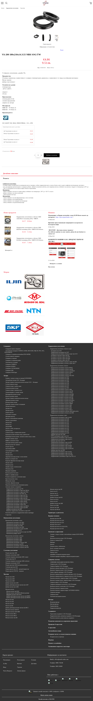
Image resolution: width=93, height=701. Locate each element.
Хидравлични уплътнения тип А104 (60, 378)
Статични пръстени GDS (12, 567)
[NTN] (34, 312)
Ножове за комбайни (54, 643)
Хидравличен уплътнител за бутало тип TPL (62, 402)
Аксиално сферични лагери (12, 483)
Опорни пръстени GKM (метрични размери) (17, 565)
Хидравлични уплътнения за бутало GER (61, 405)
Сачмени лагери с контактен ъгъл (14, 390)
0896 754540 (59, 663)
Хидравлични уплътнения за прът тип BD (61, 442)
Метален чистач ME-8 (11, 615)
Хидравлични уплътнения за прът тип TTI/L (62, 454)
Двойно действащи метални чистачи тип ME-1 (17, 607)
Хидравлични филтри (55, 608)
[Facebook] (49, 670)
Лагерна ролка (9, 454)
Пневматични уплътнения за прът (14, 520)
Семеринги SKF (10, 370)
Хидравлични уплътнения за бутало (59, 365)
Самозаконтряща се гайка (12, 450)
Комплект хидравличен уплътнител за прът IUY (18, 510)
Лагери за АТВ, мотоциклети (13, 428)
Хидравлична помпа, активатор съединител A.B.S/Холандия (65, 616)
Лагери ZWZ (9, 422)
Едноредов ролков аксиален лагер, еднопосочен (17, 434)
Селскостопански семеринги (13, 356)
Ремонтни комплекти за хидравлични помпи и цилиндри (20, 512)
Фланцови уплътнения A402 (12, 555)
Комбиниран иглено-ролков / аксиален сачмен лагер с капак (20, 436)
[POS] (14, 298)
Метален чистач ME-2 (11, 613)
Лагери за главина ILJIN (56, 540)
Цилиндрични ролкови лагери (13, 394)
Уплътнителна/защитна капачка (58, 596)
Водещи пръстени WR (55, 518)
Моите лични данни (46, 695)
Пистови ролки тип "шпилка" (13, 444)
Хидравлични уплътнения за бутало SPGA (61, 409)
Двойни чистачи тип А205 (12, 583)
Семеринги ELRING (11, 366)
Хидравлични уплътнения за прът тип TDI (61, 453)
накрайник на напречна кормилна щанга (60, 554)
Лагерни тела (9, 408)
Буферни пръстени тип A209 (58, 434)
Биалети (52, 544)
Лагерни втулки (9, 410)
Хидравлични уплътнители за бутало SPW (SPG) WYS (65, 411)
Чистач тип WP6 (54, 495)
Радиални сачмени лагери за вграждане (15, 404)
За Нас (5, 663)
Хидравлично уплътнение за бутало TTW (61, 408)
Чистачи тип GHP (54, 507)
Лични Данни (21, 671)
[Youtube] (53, 670)
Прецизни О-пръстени (55, 624)
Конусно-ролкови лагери (12, 396)
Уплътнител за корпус (11, 414)
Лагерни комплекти (10, 406)
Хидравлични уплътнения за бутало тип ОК (62, 391)
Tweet (61, 50)
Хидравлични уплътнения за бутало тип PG (62, 372)
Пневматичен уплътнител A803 (14, 539)
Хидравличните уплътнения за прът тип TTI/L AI (63, 456)
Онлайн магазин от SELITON (46, 699)
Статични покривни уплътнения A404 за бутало (17, 561)
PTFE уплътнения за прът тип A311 (60, 436)
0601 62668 (59, 666)
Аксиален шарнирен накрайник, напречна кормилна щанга (64, 556)
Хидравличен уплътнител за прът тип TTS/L (17, 492)
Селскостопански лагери (12, 384)
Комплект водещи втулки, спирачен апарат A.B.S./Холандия (65, 580)
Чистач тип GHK (54, 505)
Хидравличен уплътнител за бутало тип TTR (62, 399)
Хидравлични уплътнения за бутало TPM (61, 389)
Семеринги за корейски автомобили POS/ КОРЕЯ (18, 354)
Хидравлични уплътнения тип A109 (60, 381)
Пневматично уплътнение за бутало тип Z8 (17, 545)
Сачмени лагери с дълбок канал (13, 386)
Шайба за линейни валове (12, 474)
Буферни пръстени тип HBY (58, 450)
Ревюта (6, 178)
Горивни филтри (54, 606)
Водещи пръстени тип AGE (57, 528)
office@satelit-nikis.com (61, 659)
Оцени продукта (47, 44)
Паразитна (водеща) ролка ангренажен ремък (17, 485)
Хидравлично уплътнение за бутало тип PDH (62, 394)
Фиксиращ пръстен (10, 416)
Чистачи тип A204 (10, 579)
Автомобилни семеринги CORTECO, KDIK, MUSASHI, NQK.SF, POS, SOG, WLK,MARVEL (25, 351)
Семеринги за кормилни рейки (13, 360)
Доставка (34, 663)
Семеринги (7, 346)
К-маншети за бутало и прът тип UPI (60, 360)
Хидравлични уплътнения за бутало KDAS (62, 367)
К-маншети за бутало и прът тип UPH (60, 357)
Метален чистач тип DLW (12, 591)
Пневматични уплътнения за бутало (14, 536)
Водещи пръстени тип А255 (57, 520)
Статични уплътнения (11, 550)
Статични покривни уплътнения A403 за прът (17, 557)
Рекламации (6, 660)
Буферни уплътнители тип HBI (14, 509)
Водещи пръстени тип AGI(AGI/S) (58, 526)
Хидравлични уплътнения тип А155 (60, 428)
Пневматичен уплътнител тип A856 (15, 527)
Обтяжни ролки (9, 468)
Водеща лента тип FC (55, 524)
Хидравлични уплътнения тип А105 (60, 380)
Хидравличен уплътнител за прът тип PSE (16, 498)
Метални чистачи (10, 589)
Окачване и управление (55, 531)
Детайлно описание (10, 173)
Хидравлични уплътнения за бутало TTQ (61, 406)
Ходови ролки (9, 430)
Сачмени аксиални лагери (12, 388)
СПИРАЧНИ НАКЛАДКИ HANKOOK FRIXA (62, 562)
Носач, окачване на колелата (57, 548)
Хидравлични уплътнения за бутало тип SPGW (63, 371)
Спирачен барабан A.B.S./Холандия (59, 566)
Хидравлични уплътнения (12, 8)
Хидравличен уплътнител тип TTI (14, 489)
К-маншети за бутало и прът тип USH (60, 358)
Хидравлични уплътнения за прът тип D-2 (61, 437)
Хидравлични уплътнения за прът (58, 415)
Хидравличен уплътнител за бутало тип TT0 (62, 397)
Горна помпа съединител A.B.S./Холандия (60, 614)
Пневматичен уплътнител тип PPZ (14, 544)
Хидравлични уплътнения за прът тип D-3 (61, 439)
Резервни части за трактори (57, 636)
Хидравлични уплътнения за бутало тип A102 (62, 375)
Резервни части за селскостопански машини (62, 634)
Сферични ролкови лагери (12, 400)
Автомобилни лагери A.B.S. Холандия (15, 380)
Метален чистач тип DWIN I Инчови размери (17, 593)
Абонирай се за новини (56, 263)
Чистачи (6, 574)
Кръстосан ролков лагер (12, 479)
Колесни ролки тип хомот (12, 472)
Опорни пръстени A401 (11, 553)
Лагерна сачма (9, 462)
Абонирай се (8, 250)
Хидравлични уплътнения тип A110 (60, 383)
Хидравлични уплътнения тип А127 (60, 386)
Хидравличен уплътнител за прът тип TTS (16, 495)
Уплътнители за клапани (12, 362)
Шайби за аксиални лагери (12, 440)
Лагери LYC (9, 424)
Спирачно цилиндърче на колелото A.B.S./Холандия (63, 584)
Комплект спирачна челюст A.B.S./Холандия (61, 570)
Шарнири (52, 542)
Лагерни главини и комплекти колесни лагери (17, 398)
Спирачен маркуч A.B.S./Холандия (59, 582)
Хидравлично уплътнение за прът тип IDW (17, 507)
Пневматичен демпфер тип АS (14, 530)
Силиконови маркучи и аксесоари (59, 646)
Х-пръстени (52, 627)
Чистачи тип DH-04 (55, 509)
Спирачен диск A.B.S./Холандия (58, 564)
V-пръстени (22, 8)
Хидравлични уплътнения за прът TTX (16, 504)
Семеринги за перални (11, 358)
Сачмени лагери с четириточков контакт (16, 432)
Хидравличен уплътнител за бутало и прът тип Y (63, 363)
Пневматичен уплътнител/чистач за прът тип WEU (19, 532)
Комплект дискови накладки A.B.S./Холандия (61, 568)
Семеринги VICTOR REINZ (12, 368)
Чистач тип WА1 (54, 499)
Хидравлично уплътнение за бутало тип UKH (62, 413)
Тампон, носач (53, 552)
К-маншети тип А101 (56, 350)
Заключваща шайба (10, 448)
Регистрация (21, 660)
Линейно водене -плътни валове (13, 466)
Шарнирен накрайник (11, 470)
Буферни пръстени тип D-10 (58, 440)
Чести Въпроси (7, 671)
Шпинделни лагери (10, 481)
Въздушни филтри (54, 602)
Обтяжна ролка (9, 464)
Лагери (6, 375)
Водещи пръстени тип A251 (57, 522)
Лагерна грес (9, 452)
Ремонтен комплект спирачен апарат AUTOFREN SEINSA (64, 590)
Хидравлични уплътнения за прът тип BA (61, 445)
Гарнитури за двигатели (55, 512)
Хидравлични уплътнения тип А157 (60, 431)
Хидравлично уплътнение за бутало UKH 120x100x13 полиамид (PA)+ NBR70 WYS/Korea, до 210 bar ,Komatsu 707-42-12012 (30, 218)
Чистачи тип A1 (54, 493)
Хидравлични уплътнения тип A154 (60, 426)
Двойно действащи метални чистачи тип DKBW (18, 596)
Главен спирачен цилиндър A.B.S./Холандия (61, 572)
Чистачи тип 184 (10, 603)
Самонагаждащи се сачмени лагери (14, 392)
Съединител (52, 611)
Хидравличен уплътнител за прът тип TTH (17, 496)
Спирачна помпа (54, 594)
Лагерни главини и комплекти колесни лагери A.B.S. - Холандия (22, 382)
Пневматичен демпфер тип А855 (14, 525)
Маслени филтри (54, 604)
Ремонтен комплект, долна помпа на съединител (62, 618)
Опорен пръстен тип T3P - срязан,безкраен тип (17, 569)
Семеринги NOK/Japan (11, 372)
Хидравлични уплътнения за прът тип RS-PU (62, 448)
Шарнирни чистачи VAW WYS (14, 594)
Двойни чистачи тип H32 (56, 497)
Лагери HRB (9, 426)
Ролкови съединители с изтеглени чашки (16, 476)
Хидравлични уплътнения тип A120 (60, 419)
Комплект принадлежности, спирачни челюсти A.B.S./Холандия (66, 576)
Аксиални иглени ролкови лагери (14, 442)
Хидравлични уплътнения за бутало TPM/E (62, 403)
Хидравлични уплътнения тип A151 (60, 422)
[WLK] (34, 328)
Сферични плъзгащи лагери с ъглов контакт (16, 456)
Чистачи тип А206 (10, 581)
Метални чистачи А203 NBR (13, 611)
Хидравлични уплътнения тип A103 (60, 377)
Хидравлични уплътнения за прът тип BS (61, 417)
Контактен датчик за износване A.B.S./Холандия (62, 586)
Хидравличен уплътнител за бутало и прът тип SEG (64, 361)
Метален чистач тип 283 (56, 489)
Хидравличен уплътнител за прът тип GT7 (17, 503)
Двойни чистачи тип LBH (56, 503)
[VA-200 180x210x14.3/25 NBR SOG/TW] (46, 31)
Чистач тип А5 (53, 491)
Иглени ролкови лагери (11, 402)
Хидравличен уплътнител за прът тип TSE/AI (17, 490)
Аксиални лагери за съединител (13, 487)
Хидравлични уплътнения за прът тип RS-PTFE (18, 499)
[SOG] (34, 282)
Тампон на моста (54, 550)
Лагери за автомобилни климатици (14, 418)
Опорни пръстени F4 (11, 559)
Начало (2, 8)
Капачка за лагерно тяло (12, 458)
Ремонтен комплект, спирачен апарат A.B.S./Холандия (63, 578)
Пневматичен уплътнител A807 (14, 541)
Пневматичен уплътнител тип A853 (15, 524)
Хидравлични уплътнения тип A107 (60, 352)
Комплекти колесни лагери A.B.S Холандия (61, 538)
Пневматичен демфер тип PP (13, 533)
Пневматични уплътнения (12, 518)
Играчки (51, 640)
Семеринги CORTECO (11, 364)
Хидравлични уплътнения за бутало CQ (61, 374)
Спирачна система (54, 559)
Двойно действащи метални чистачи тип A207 (17, 585)
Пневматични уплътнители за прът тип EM (17, 528)
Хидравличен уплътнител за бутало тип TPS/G (62, 400)
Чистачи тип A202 (10, 576)
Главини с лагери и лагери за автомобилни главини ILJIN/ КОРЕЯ (66, 534)
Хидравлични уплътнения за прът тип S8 (61, 451)
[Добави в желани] (88, 150)
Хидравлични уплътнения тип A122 (60, 420)
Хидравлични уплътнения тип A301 (60, 388)
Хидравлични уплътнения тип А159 (60, 433)
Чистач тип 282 (9, 605)
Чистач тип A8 (53, 501)
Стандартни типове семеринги (13, 348)
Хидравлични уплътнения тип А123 (60, 385)
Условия (33, 660)
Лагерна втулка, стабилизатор (57, 546)
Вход (4, 667)
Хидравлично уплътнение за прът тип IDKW (17, 506)
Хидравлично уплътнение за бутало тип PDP (62, 395)
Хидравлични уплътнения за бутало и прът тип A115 (64, 354)
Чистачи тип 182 (10, 599)
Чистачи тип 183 (10, 601)
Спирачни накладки (55, 592)
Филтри (50, 599)
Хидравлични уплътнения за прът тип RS (61, 447)
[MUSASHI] (34, 298)
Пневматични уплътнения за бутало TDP (16, 542)
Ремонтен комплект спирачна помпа (59, 588)
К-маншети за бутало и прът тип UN (60, 355)
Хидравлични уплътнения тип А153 (60, 425)
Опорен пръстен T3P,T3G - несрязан (15, 571)
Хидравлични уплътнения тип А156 (60, 430)
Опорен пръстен (9, 412)
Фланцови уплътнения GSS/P (13, 563)
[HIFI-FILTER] (14, 311)
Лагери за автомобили (11, 420)
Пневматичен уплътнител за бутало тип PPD (17, 547)
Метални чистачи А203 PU (12, 609)
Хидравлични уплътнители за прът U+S (61, 444)
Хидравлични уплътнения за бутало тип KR (62, 369)
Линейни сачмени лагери (12, 438)
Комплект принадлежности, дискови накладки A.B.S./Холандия (66, 574)
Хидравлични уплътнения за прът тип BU (16, 501)
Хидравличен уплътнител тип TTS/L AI (16, 493)
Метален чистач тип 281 (12, 617)
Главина (52, 536)
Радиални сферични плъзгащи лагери (15, 460)
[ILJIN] (14, 282)
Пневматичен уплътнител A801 (14, 538)
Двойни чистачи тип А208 (12, 587)
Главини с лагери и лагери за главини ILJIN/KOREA (19, 378)
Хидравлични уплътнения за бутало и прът (61, 348)
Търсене (19, 667)
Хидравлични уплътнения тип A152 (60, 423)
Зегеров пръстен (10, 446)
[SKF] (14, 328)
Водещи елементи (53, 516)
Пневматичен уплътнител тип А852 (15, 522)
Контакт (19, 663)
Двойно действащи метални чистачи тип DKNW (18, 597)
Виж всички (51, 267)
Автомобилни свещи (54, 631)
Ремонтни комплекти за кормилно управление (63, 621)
